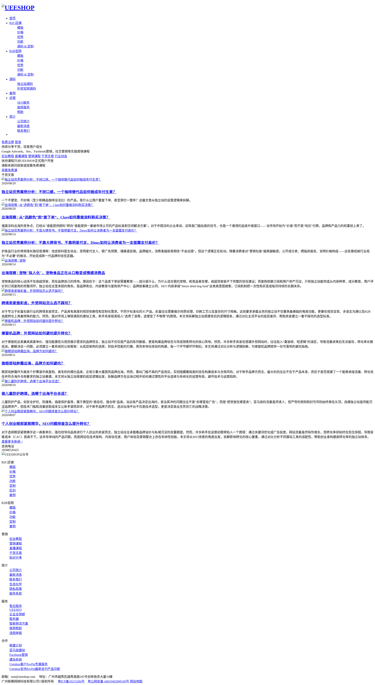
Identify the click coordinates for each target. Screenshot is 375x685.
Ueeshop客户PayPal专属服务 (28, 664)
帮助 (20, 112)
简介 (12, 116)
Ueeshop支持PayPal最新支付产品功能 (34, 669)
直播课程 (21, 156)
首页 (12, 18)
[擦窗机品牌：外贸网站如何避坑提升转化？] (33, 321)
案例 (12, 93)
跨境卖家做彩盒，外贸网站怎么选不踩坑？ (37, 303)
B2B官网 (15, 51)
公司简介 (23, 121)
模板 (20, 27)
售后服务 (15, 606)
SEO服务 (23, 102)
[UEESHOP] (18, 7)
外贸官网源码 (26, 88)
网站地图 (136, 681)
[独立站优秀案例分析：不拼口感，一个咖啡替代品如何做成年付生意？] (52, 179)
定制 (12, 485)
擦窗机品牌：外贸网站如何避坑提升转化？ (37, 333)
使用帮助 (15, 628)
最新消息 (23, 126)
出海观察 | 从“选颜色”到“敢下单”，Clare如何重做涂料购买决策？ (56, 217)
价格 (20, 32)
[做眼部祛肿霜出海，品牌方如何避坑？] (30, 351)
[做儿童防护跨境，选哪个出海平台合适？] (31, 381)
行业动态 (61, 156)
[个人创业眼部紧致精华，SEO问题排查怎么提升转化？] (40, 411)
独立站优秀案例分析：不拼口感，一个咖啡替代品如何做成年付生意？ (59, 192)
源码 (12, 79)
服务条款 (15, 593)
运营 (12, 98)
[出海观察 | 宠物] (14, 260)
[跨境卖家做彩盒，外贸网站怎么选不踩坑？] (33, 291)
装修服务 (23, 107)
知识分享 (15, 557)
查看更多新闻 (12, 441)
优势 (20, 37)
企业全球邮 (17, 614)
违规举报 (15, 633)
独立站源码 (25, 84)
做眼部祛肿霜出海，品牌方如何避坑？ (33, 363)
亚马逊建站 (17, 650)
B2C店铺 (15, 23)
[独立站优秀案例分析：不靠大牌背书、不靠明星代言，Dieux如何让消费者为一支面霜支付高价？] (69, 230)
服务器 (14, 619)
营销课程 (34, 156)
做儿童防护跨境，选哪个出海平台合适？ (35, 394)
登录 (18, 142)
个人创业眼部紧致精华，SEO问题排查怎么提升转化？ (46, 424)
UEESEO (15, 609)
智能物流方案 (18, 623)
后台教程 (8, 156)
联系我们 (23, 130)
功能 (20, 41)
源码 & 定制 (25, 46)
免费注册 (8, 142)
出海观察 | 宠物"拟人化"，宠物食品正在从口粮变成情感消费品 (53, 273)
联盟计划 (15, 645)
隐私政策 (15, 588)
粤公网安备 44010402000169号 (108, 681)
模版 (12, 467)
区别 (12, 490)
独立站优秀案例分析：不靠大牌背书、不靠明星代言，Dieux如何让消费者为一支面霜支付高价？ (80, 243)
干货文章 (47, 156)
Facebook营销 (18, 654)
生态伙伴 (15, 584)
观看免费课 (9, 170)
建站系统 (15, 659)
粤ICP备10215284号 (71, 681)
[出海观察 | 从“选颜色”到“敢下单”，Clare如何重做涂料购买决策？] (48, 205)
